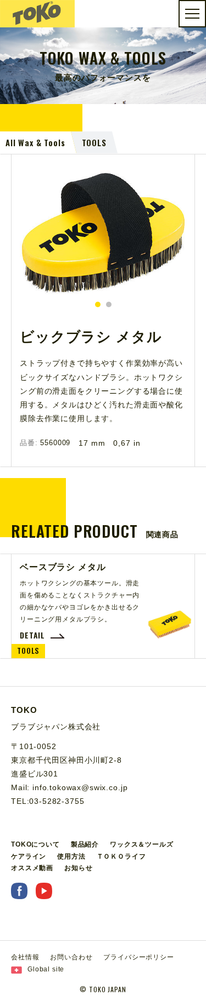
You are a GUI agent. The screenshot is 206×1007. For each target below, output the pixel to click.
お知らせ (78, 868)
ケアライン (28, 856)
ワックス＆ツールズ (142, 844)
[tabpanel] (103, 232)
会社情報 (25, 957)
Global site (45, 969)
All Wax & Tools (35, 142)
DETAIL (32, 635)
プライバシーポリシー (138, 957)
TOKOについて (35, 844)
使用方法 (71, 856)
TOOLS (94, 142)
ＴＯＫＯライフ (121, 856)
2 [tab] (109, 304)
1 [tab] (98, 304)
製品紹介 (85, 844)
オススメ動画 (32, 868)
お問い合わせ (71, 957)
